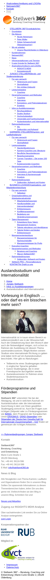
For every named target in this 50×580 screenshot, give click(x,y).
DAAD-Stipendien (28, 416)
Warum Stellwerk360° (26, 254)
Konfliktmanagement (25, 211)
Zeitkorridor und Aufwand (27, 129)
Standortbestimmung (26, 148)
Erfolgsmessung (24, 209)
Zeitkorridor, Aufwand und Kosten (31, 182)
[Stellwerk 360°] (24, 24)
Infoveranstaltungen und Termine (26, 60)
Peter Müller (22, 39)
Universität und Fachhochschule (30, 119)
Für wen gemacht (19, 79)
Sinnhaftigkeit (22, 84)
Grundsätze (17, 31)
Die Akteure (16, 34)
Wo (18, 127)
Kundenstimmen (18, 53)
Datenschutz (12, 567)
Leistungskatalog (19, 90)
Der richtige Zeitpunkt (26, 87)
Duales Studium (23, 113)
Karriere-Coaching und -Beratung (31, 151)
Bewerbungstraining (25, 156)
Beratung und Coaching (27, 251)
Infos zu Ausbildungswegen (23, 108)
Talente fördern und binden (28, 230)
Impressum (12, 564)
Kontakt (10, 9)
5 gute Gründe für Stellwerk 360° (25, 63)
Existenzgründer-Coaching (28, 164)
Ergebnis (21, 105)
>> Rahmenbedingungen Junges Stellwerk (22, 434)
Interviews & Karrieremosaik (29, 174)
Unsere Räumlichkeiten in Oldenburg (32, 50)
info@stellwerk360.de (18, 468)
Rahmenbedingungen (21, 124)
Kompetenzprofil (24, 71)
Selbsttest (21, 193)
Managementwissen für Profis (29, 243)
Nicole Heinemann (25, 37)
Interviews (21, 100)
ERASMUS (12, 416)
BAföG (8, 414)
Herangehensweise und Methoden (26, 248)
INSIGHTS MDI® (24, 68)
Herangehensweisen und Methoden (27, 95)
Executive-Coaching (20, 246)
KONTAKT (21, 264)
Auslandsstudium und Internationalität (33, 121)
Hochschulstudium (25, 116)
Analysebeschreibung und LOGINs (23, 3)
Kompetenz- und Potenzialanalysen (32, 103)
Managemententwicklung (22, 235)
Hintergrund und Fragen (27, 82)
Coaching (21, 92)
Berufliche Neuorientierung (28, 153)
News (14, 58)
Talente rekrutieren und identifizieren (32, 227)
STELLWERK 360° (25, 29)
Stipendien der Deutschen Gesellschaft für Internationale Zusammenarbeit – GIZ (22, 420)
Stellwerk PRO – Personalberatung (26, 262)
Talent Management (20, 219)
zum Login (6, 519)
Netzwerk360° (13, 6)
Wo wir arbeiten (18, 47)
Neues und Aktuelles (11, 501)
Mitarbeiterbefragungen (27, 201)
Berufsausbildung (24, 111)
